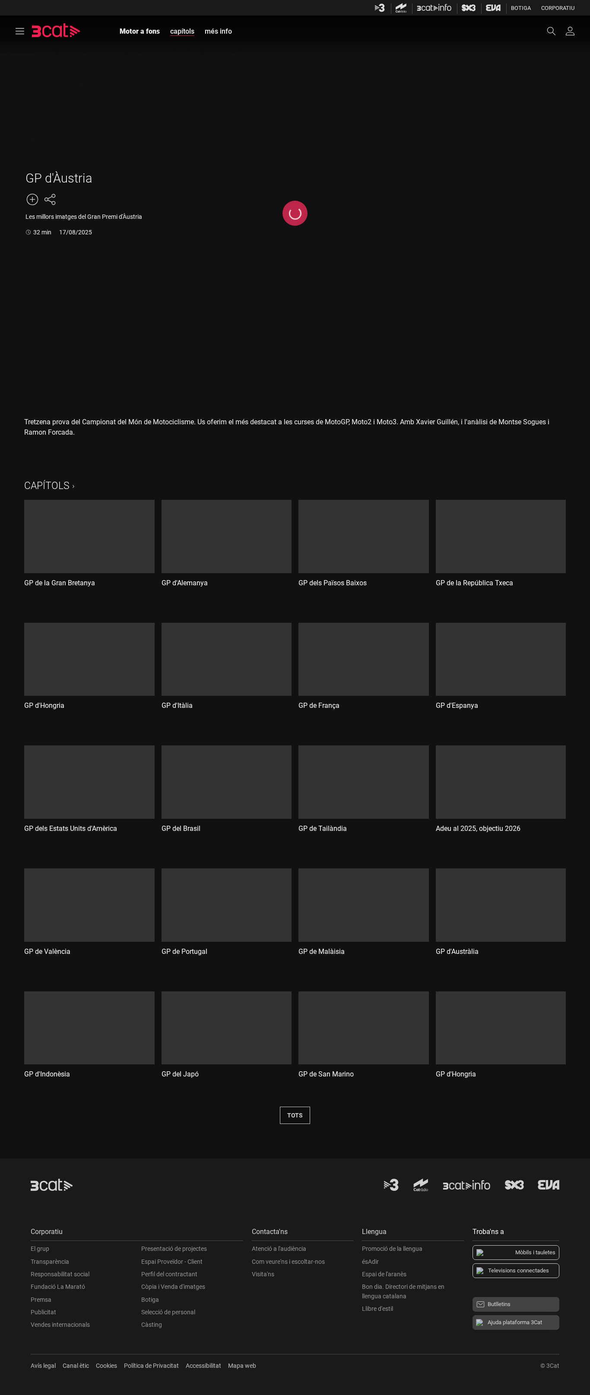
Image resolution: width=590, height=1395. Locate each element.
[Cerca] (555, 31)
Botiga (521, 8)
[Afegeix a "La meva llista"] (32, 199)
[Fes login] (570, 31)
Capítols (47, 486)
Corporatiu (557, 8)
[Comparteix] (50, 199)
